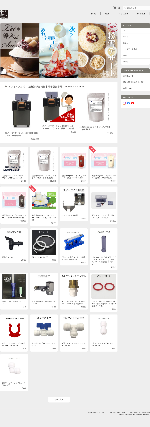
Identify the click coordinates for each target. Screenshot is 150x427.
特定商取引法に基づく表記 (133, 82)
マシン (125, 31)
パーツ (125, 37)
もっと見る (59, 399)
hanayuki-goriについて (96, 412)
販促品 (125, 43)
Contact (141, 13)
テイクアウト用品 (130, 49)
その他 (125, 61)
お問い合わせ (128, 88)
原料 (125, 55)
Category (124, 13)
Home (93, 13)
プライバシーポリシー (117, 412)
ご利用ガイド (128, 76)
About (108, 13)
